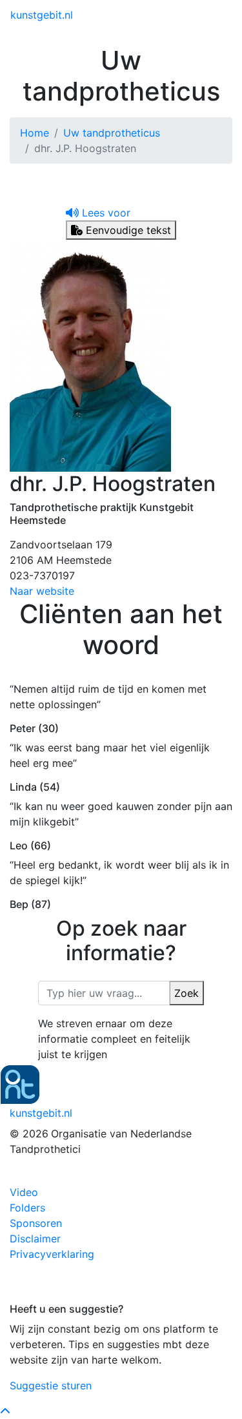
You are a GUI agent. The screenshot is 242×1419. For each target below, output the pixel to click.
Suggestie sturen (51, 1385)
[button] (98, 212)
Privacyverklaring (52, 1254)
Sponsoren (36, 1223)
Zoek (186, 993)
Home (34, 132)
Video (24, 1192)
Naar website (42, 590)
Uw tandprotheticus (111, 132)
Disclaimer (35, 1238)
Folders (27, 1207)
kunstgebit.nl (41, 14)
